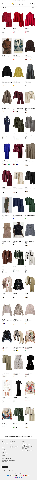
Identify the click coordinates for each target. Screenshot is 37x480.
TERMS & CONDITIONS (5, 453)
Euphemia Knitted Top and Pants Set (30, 424)
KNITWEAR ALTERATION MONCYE (15, 446)
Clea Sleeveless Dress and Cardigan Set (30, 162)
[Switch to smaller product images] (3, 7)
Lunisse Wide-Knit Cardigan (5, 108)
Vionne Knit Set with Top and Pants (18, 108)
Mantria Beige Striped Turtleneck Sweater (17, 321)
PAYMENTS (3, 449)
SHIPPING (3, 446)
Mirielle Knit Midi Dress (5, 135)
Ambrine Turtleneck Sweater (5, 56)
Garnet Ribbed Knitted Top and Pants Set (7, 30)
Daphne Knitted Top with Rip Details (18, 241)
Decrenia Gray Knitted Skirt (28, 82)
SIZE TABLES (12, 444)
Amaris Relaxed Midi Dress (5, 215)
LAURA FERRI (3, 28)
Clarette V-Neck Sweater (16, 82)
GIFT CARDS (3, 444)
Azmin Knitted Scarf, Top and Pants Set (18, 347)
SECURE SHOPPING (4, 450)
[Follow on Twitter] (4, 470)
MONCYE (14, 28)
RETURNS (3, 447)
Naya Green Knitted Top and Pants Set (30, 215)
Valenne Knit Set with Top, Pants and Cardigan (7, 269)
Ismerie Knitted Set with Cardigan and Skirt (30, 109)
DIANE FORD (3, 293)
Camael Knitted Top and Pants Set (17, 268)
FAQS (11, 443)
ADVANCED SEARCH (13, 447)
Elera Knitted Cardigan (5, 347)
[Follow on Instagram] (7, 470)
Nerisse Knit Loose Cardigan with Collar (7, 82)
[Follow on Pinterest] (9, 470)
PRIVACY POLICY (4, 452)
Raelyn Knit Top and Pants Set (17, 424)
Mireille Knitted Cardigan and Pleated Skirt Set (18, 136)
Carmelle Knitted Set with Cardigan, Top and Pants (7, 189)
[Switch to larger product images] (1, 7)
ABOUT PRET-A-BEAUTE (5, 443)
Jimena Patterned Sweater (5, 424)
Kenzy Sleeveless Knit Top (16, 373)
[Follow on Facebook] (2, 470)
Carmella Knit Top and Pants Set (6, 373)
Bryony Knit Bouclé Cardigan (28, 56)
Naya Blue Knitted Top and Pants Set (18, 215)
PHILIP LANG (26, 28)
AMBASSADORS (4, 455)
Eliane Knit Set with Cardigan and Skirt (30, 135)
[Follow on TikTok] (12, 470)
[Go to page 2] (25, 431)
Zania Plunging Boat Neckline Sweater (7, 320)
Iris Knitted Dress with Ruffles (29, 373)
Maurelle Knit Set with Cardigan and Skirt (18, 189)
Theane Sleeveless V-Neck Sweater (18, 56)
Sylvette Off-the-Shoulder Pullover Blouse (29, 242)
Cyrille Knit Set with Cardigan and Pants (30, 188)
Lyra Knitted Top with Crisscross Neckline (6, 242)
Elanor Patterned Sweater (28, 347)
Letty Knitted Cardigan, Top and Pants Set (30, 269)
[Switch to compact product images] (5, 7)
